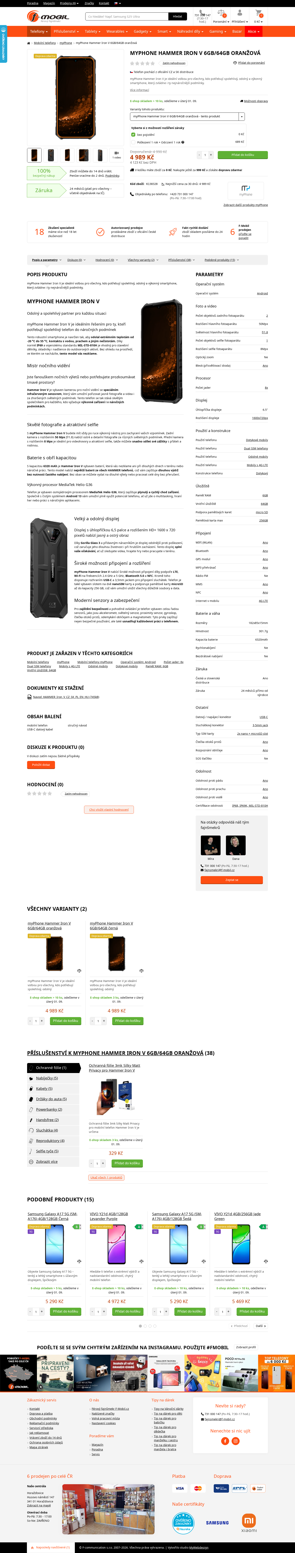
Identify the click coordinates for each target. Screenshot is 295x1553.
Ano (265, 365)
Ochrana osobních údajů (46, 1442)
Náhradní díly (189, 31)
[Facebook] (225, 1441)
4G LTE (263, 601)
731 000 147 (226, 866)
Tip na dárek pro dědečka (165, 1429)
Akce (252, 31)
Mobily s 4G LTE (69, 666)
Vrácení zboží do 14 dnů (46, 1437)
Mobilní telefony (45, 43)
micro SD (262, 512)
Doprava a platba (41, 1413)
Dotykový (262, 473)
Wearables (116, 31)
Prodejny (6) (68, 3)
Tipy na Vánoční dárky (168, 1409)
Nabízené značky (103, 1413)
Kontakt (104, 3)
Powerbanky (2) (49, 1109)
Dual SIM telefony (39, 666)
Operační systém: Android (138, 662)
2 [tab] (145, 1326)
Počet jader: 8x (173, 662)
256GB (263, 520)
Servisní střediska (41, 1428)
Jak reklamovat (39, 1433)
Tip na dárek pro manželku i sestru (166, 1438)
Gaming (217, 31)
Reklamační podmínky (44, 1423)
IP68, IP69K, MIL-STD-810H (250, 805)
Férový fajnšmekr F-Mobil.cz (110, 1409)
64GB (264, 504)
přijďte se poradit (245, 236)
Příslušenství (65, 31)
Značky (89, 3)
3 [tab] (150, 1326)
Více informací (139, 90)
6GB (265, 495)
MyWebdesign (199, 1547)
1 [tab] (140, 1326)
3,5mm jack (260, 725)
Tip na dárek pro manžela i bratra (165, 1447)
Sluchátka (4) (47, 1130)
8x (266, 388)
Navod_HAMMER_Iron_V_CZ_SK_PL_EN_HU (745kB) (66, 697)
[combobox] (187, 117)
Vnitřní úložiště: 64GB (41, 670)
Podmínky (112, 175)
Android (262, 293)
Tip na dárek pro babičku (165, 1420)
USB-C (264, 717)
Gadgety (141, 31)
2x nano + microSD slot (252, 733)
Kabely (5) (44, 1088)
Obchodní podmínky (43, 1418)
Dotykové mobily (127, 666)
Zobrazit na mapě (39, 1505)
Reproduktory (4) (50, 1140)
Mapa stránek (39, 1447)
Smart (163, 31)
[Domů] (28, 43)
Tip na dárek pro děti (168, 1413)
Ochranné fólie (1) (51, 1067)
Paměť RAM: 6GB (157, 666)
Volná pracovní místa (106, 1418)
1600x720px (260, 418)
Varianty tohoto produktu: (147, 109)
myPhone (66, 43)
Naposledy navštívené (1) (53, 1547)
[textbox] (187, 117)
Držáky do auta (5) (51, 1099)
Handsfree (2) (47, 1119)
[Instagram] (236, 1441)
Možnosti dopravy (256, 101)
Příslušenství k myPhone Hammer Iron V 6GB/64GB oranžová (115, 1053)
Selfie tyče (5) (47, 1151)
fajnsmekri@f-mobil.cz (219, 870)
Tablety (91, 31)
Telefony (37, 31)
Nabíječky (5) (47, 1078)
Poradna (32, 3)
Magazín (49, 3)
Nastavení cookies (104, 1423)
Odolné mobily (98, 666)
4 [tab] (154, 1326)
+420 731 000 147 (185, 196)
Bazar (237, 31)
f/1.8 (265, 332)
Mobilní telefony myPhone (95, 662)
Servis (96, 1454)
